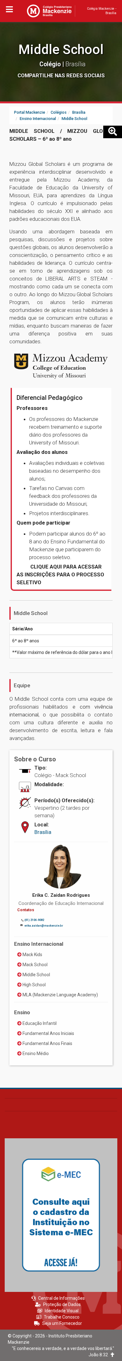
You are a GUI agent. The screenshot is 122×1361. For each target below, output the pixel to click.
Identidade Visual (62, 1310)
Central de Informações (61, 1298)
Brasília (42, 832)
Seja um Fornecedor (62, 1323)
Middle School (61, 49)
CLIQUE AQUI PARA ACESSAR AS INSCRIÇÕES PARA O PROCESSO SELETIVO (60, 574)
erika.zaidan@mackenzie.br (43, 925)
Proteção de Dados (62, 1304)
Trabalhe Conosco (61, 1317)
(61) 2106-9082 (34, 920)
